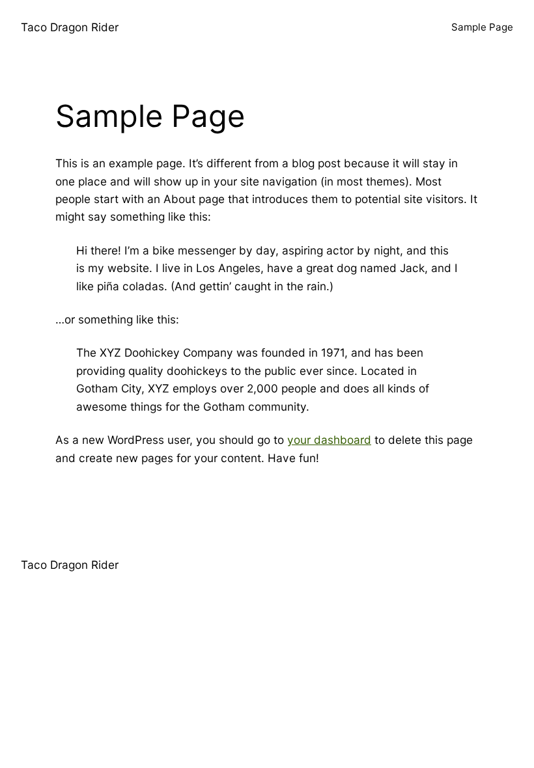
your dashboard (329, 439)
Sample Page (482, 27)
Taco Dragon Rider (70, 27)
